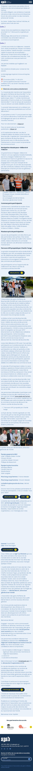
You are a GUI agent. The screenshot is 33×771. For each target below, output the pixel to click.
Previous (2, 727)
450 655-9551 (5, 744)
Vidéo (23, 497)
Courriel (5, 758)
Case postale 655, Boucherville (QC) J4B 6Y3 (15, 746)
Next (31, 727)
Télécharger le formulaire (11, 689)
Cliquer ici (13, 129)
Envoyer (29, 759)
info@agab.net (24, 661)
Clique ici (20, 124)
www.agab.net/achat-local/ (16, 397)
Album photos (14, 273)
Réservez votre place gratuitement (15, 89)
